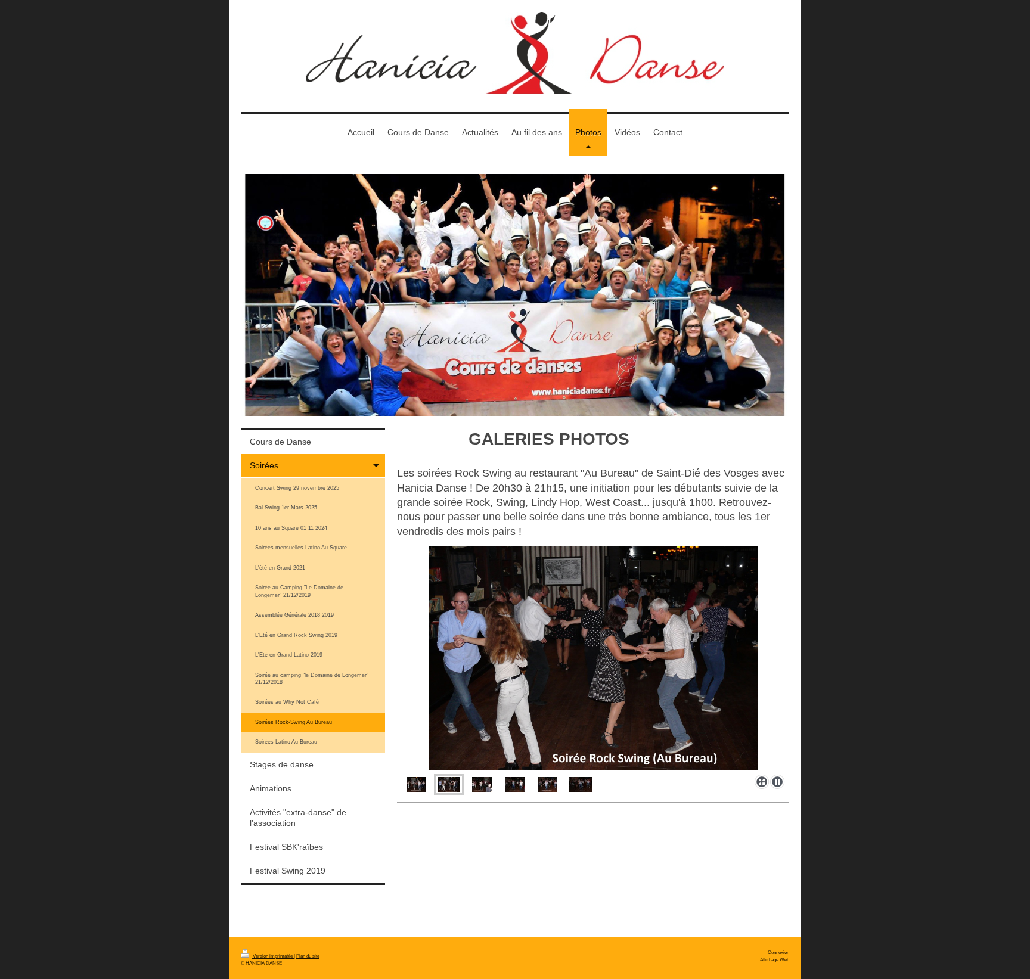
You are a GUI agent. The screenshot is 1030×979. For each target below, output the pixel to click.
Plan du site (307, 956)
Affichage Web (774, 959)
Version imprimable (273, 956)
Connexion (778, 952)
